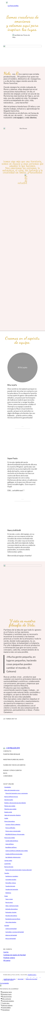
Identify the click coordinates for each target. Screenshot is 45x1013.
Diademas (8, 892)
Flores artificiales (10, 828)
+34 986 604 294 (12, 748)
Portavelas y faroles (10, 912)
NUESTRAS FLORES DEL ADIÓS (13, 759)
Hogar (6, 896)
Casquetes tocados (10, 879)
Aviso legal (20, 979)
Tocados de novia (10, 886)
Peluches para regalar (10, 809)
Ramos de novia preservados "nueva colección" (18, 870)
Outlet (6, 818)
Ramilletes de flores (11, 847)
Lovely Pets (7, 863)
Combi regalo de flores (11, 841)
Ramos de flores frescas (11, 796)
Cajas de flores (9, 844)
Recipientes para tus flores (12, 919)
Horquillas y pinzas (10, 883)
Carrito (5, 952)
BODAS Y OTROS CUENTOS (12, 770)
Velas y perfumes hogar (12, 905)
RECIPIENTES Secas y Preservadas (14, 834)
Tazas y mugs (9, 899)
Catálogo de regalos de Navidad (14, 955)
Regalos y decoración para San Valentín (15, 803)
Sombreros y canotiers (11, 876)
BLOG (5, 773)
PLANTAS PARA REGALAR (11, 754)
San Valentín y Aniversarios (13, 857)
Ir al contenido (4, 983)
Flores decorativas (9, 821)
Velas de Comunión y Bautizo (12, 815)
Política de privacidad (31, 979)
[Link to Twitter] (33, 976)
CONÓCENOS (7, 776)
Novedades (7, 787)
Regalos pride (8, 812)
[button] (0, 985)
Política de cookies (9, 980)
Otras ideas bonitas (10, 922)
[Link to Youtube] (37, 976)
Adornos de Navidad (11, 935)
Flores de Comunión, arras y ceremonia (16, 793)
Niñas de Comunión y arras (11, 790)
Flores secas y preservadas (13, 831)
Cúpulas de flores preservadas (13, 854)
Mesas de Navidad (10, 938)
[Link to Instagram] (30, 976)
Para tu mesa (9, 902)
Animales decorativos (11, 909)
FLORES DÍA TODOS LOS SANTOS (14, 765)
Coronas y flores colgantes (12, 824)
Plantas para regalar (9, 806)
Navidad (6, 925)
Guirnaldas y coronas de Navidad (14, 932)
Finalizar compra (9, 958)
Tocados (6, 873)
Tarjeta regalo (8, 860)
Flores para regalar (9, 837)
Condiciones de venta (9, 979)
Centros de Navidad (11, 928)
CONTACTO (7, 751)
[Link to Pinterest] (40, 976)
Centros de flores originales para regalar (16, 850)
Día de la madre (8, 799)
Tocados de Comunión (11, 889)
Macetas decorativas (11, 915)
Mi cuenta (6, 960)
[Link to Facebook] (27, 976)
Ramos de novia (8, 866)
